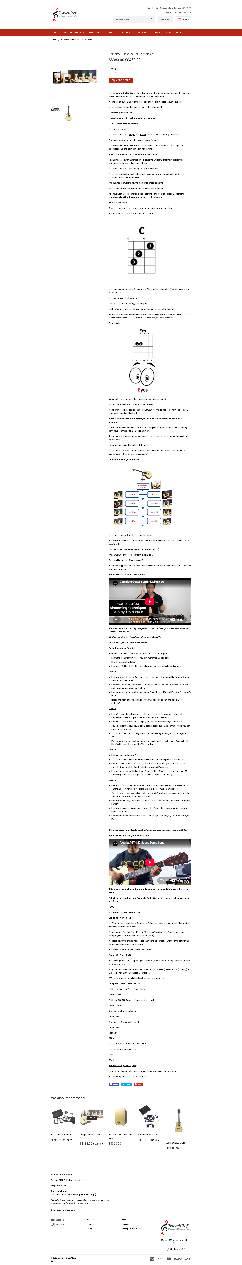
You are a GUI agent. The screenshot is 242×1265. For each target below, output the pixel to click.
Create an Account (183, 13)
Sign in (168, 13)
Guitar (156, 32)
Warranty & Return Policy (131, 1228)
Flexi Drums (125, 1224)
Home (54, 32)
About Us (91, 1219)
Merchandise (96, 32)
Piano (124, 32)
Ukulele (112, 32)
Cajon (167, 32)
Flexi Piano (91, 1224)
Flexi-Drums (141, 32)
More (179, 32)
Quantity (112, 68)
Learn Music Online (72, 32)
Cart (168, 19)
